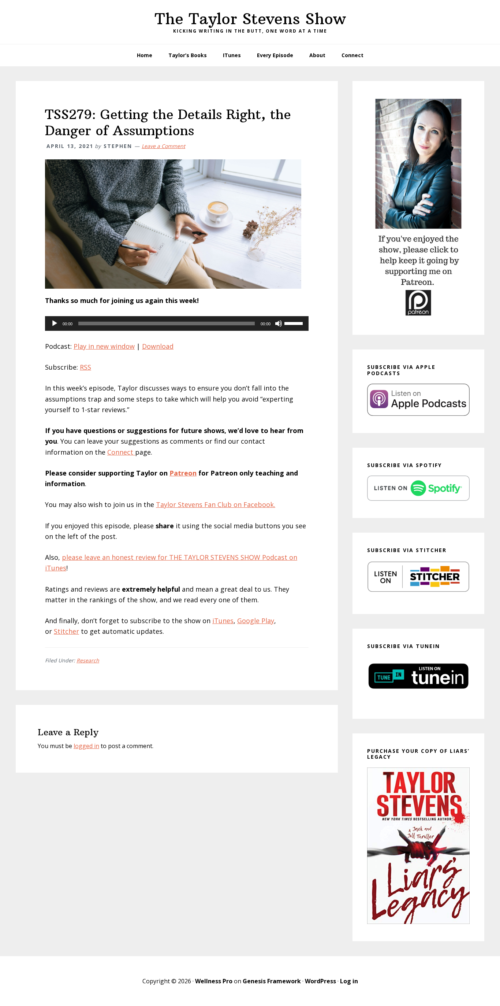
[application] (177, 323)
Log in (349, 981)
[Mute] (278, 323)
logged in (86, 746)
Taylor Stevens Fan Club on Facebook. (215, 504)
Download (157, 346)
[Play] (54, 323)
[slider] (294, 322)
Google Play (255, 620)
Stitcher (66, 631)
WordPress (320, 981)
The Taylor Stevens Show (250, 18)
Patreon (183, 473)
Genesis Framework (272, 981)
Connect (121, 452)
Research (88, 660)
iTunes (223, 620)
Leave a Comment (163, 146)
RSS (85, 367)
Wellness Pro (213, 981)
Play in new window (104, 346)
